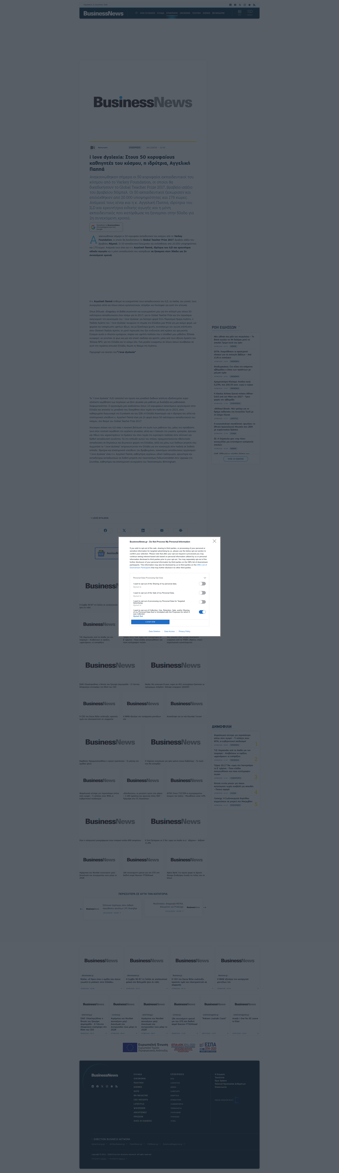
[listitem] (169, 577)
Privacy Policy (184, 631)
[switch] (202, 583)
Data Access (169, 631)
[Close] (215, 541)
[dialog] (169, 586)
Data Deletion (154, 631)
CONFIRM (150, 622)
